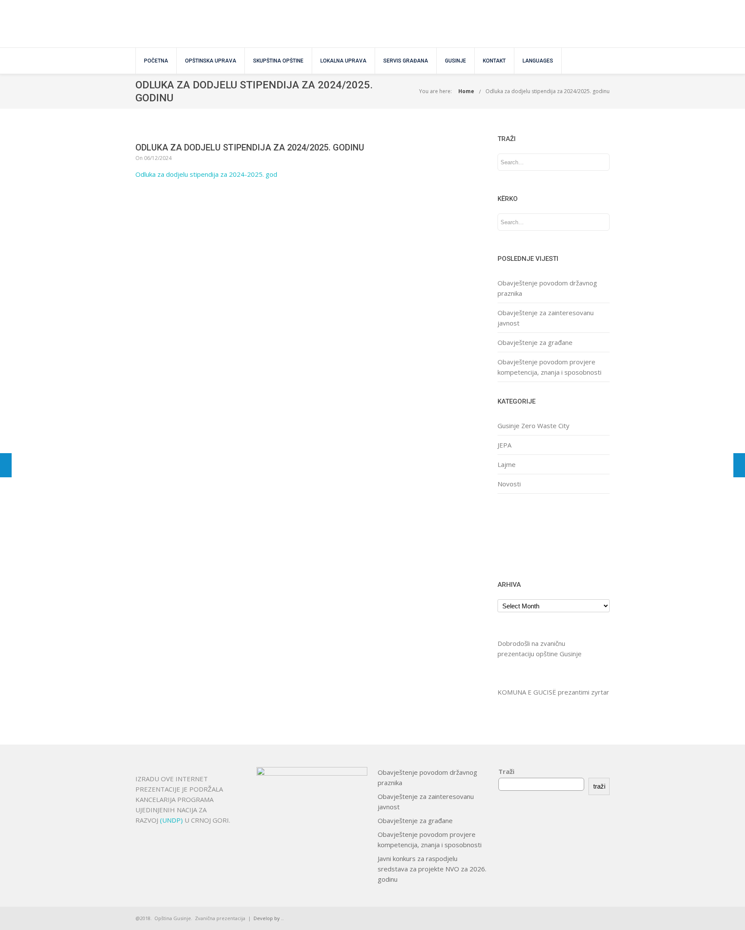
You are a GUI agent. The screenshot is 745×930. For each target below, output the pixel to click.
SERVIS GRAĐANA (405, 61)
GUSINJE (455, 61)
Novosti (509, 483)
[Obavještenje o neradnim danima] (739, 465)
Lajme (507, 464)
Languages (538, 61)
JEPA (504, 445)
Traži (506, 771)
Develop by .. (269, 918)
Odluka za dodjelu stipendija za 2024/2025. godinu (547, 91)
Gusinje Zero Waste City (534, 425)
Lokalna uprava (343, 61)
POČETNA (156, 61)
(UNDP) (172, 820)
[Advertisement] (524, 536)
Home (466, 91)
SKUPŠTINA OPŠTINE (278, 61)
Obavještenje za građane (535, 342)
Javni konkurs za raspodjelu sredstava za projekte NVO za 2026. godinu (432, 868)
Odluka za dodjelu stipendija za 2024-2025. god (206, 174)
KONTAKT (494, 61)
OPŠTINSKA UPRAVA (210, 61)
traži (599, 786)
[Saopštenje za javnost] (6, 465)
